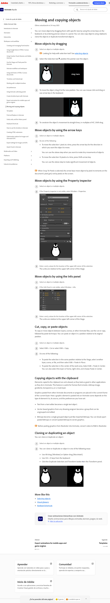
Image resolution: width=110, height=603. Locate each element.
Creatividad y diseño (17, 3)
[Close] (86, 598)
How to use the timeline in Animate (17, 128)
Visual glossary (43, 502)
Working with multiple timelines (16, 83)
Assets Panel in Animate (14, 147)
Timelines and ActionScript (14, 79)
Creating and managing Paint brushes (18, 46)
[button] (18, 28)
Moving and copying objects (15, 107)
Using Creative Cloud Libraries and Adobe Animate (19, 57)
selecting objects (81, 53)
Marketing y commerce (56, 3)
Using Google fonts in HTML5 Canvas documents (18, 51)
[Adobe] (4, 3)
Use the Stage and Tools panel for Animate (17, 63)
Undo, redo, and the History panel (16, 119)
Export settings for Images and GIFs (17, 143)
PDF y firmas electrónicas (36, 3)
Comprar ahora (99, 3)
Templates (10, 111)
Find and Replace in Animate (15, 115)
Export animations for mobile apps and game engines (18, 101)
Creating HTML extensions (14, 132)
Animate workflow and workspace (17, 68)
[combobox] (90, 9)
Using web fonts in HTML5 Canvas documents (17, 74)
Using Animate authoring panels (16, 92)
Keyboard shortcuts (12, 124)
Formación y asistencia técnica (78, 3)
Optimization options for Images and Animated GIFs (17, 137)
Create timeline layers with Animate (17, 96)
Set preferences (11, 87)
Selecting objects (43, 498)
